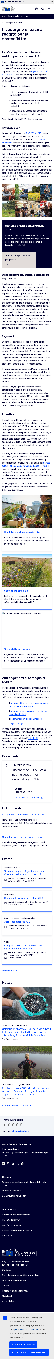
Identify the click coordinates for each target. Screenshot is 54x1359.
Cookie (5, 1285)
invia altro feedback (20, 1131)
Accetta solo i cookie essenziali (29, 1352)
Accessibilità (8, 1301)
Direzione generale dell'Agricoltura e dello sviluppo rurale (25, 1184)
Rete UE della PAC (11, 1220)
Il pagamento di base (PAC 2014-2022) (23, 814)
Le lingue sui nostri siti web (14, 1280)
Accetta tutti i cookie (23, 1344)
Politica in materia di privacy (15, 1290)
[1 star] (5, 1124)
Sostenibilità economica (17, 649)
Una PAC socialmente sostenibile (22, 532)
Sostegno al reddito (13, 22)
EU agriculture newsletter (14, 1195)
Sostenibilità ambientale (17, 590)
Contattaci (7, 1270)
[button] (22, 797)
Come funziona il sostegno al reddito (22, 837)
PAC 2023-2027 (33, 133)
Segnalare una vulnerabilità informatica (20, 1275)
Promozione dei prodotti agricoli (17, 1230)
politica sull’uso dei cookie (26, 1329)
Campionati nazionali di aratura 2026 (24, 898)
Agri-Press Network (11, 1225)
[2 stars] (7, 1124)
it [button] (36, 8)
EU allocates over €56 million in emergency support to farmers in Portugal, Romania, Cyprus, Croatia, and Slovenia (25, 1091)
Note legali (7, 1296)
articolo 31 (33, 738)
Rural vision (7, 1235)
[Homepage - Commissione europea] (8, 8)
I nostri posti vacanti (11, 1190)
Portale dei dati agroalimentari (16, 1214)
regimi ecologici (17, 723)
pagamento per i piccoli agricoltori (26, 719)
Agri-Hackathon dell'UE (17, 921)
